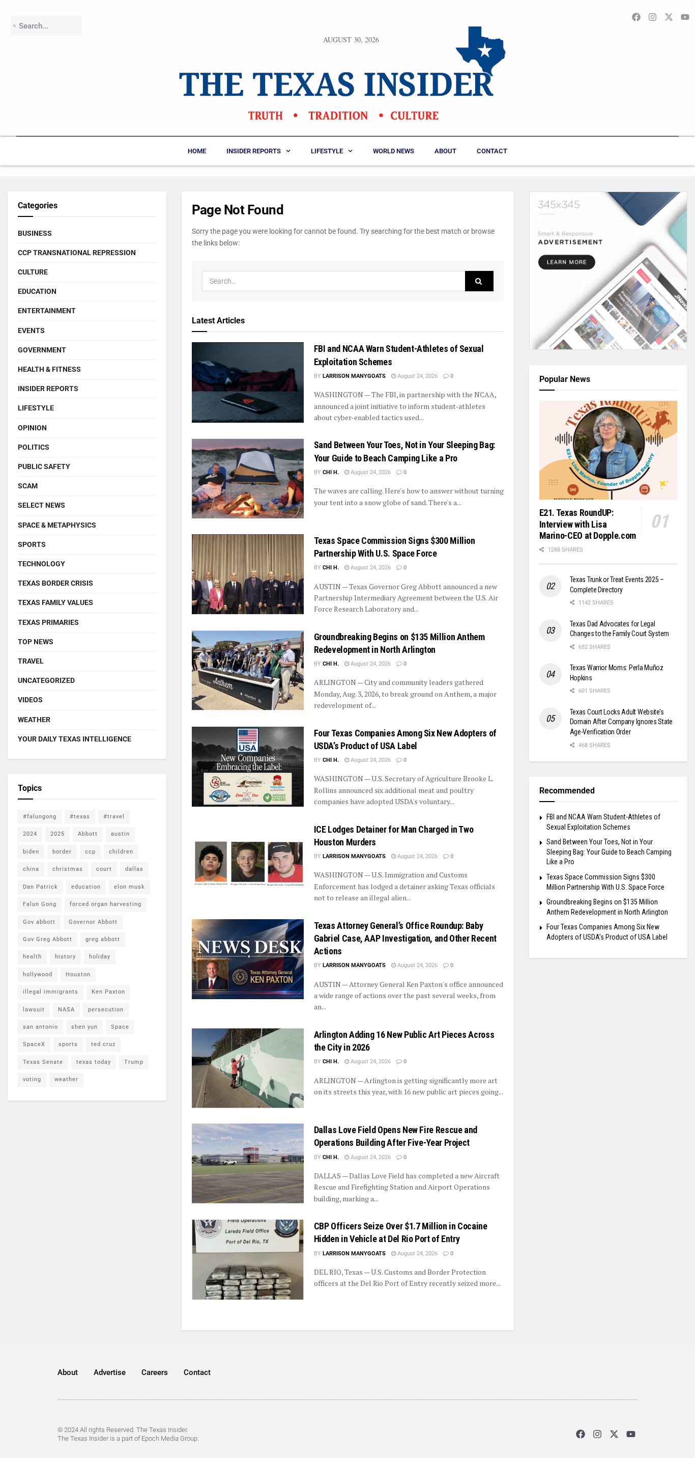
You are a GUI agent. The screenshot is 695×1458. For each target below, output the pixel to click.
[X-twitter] (614, 1434)
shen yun (84, 1027)
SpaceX (34, 1044)
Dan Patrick (40, 887)
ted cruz (103, 1044)
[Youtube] (631, 1434)
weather (66, 1079)
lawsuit (34, 1009)
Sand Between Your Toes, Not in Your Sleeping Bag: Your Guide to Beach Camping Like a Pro (609, 852)
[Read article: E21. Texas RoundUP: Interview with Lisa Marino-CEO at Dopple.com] (608, 450)
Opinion (32, 428)
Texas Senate (43, 1062)
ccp (90, 851)
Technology (41, 564)
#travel (114, 816)
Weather (34, 720)
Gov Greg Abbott (47, 939)
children (121, 851)
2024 (30, 834)
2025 (57, 834)
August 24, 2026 (417, 376)
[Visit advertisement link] (608, 270)
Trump (133, 1062)
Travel (31, 661)
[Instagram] (597, 1434)
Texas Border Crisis (55, 583)
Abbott (88, 834)
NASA (66, 1009)
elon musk (129, 887)
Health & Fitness (49, 369)
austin (120, 834)
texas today (93, 1062)
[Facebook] (580, 1434)
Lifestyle (327, 151)
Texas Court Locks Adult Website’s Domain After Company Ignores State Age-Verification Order (621, 722)
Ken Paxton (108, 991)
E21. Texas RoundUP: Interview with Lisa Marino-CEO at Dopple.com (587, 524)
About (445, 151)
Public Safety (44, 466)
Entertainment (47, 311)
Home (197, 151)
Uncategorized (46, 680)
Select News (41, 505)
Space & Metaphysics (57, 525)
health (32, 956)
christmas (67, 869)
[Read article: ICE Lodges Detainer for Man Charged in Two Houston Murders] (248, 863)
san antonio (40, 1027)
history (65, 956)
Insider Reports (253, 151)
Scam (28, 486)
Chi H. (331, 472)
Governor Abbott (93, 922)
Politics (33, 447)
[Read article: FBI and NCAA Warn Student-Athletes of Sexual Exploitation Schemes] (248, 382)
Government (42, 350)
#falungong (39, 816)
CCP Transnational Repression (77, 253)
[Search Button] (479, 281)
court (104, 869)
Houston (78, 974)
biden (31, 851)
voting (32, 1079)
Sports (32, 544)
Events (31, 330)
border (62, 851)
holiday (99, 956)
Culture (33, 272)
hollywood (37, 974)
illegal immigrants (50, 991)
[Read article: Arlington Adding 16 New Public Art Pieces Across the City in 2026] (248, 1068)
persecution (106, 1009)
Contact (492, 151)
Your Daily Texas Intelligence (74, 739)
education (86, 887)
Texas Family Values (55, 602)
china (31, 869)
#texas (80, 816)
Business (35, 233)
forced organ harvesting (105, 904)
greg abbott (102, 939)
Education (37, 291)
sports (68, 1044)
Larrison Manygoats (354, 376)
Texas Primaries (48, 622)
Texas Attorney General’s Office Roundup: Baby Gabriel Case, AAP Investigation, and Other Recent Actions (405, 938)
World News (393, 151)
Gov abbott (39, 922)
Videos (30, 700)
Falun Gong (39, 904)
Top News (35, 642)
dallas (134, 869)
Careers (154, 1372)
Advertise (110, 1372)
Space (120, 1027)
